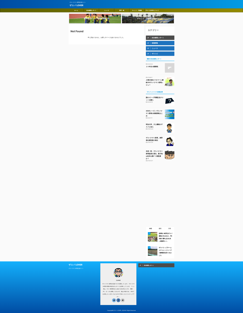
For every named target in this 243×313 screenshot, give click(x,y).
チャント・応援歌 (137, 10)
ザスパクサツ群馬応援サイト (76, 268)
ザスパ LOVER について (152, 10)
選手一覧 (121, 10)
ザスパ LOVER (76, 5)
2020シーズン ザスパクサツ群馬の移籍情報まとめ (154, 113)
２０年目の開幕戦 (152, 66)
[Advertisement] (160, 194)
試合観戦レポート (91, 10)
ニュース (106, 10)
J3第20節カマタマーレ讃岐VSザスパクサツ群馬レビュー (154, 82)
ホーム (76, 10)
